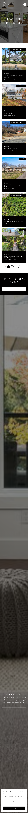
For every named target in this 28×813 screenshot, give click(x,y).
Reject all (14, 801)
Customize (14, 805)
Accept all (14, 808)
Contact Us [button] (14, 709)
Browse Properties (14, 289)
